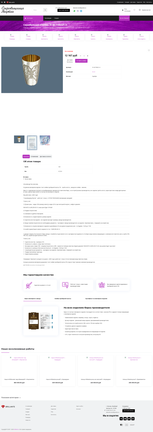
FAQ (144, 2)
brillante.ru (16, 429)
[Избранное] (134, 10)
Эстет (93, 72)
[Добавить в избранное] (149, 50)
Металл (28, 414)
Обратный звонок (64, 10)
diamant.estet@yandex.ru (79, 8)
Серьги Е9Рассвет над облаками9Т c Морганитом (19, 379)
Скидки (56, 18)
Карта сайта (79, 406)
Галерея (127, 2)
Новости (28, 420)
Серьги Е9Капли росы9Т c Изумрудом (57, 379)
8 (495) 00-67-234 (62, 8)
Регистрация (127, 11)
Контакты (149, 2)
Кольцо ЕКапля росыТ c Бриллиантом (134, 379)
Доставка (133, 2)
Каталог (78, 409)
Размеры (28, 417)
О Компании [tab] (34, 156)
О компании (120, 2)
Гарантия (139, 2)
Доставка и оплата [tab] (45, 156)
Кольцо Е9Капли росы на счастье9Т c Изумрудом (96, 379)
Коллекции (48, 18)
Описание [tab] (26, 156)
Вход (125, 9)
